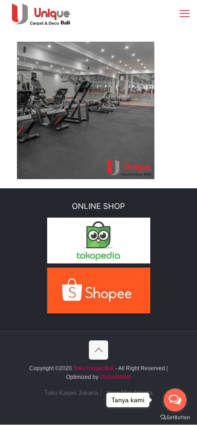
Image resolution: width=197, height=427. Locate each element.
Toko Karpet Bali (93, 368)
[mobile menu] (184, 14)
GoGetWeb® (114, 377)
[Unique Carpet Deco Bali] (48, 13)
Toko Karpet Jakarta (71, 392)
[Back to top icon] (98, 350)
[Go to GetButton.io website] (175, 418)
